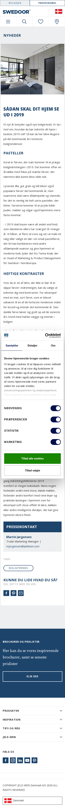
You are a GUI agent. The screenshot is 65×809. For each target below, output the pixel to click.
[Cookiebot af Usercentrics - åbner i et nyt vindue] (46, 335)
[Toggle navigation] (8, 22)
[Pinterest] (13, 593)
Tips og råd (11, 728)
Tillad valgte (32, 470)
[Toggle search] (24, 22)
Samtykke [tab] (12, 345)
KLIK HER (32, 676)
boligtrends (18, 568)
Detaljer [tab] (33, 345)
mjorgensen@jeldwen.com (22, 546)
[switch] (56, 419)
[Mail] (21, 593)
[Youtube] (27, 760)
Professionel (47, 3)
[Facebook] (6, 593)
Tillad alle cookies (32, 458)
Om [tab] (53, 345)
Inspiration (12, 719)
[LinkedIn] (20, 760)
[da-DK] (58, 11)
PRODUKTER (11, 710)
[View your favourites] (40, 22)
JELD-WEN (9, 737)
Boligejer (15, 3)
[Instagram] (13, 760)
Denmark (18, 800)
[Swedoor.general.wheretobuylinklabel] (57, 22)
